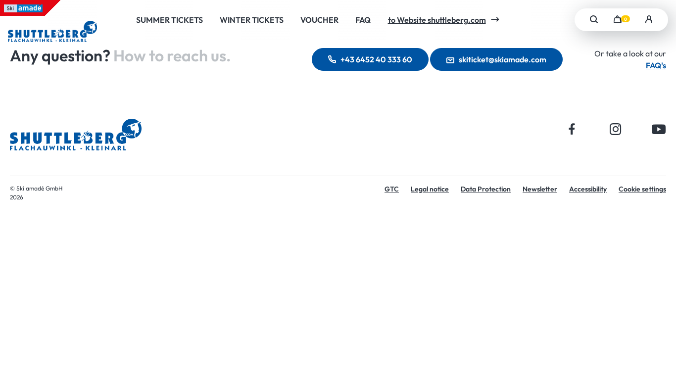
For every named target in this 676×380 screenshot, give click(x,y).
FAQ (363, 20)
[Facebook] (572, 129)
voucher (319, 20)
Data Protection (486, 189)
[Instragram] (615, 129)
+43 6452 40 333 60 (376, 59)
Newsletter (540, 189)
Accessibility (588, 189)
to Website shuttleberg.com (437, 20)
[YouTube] (659, 129)
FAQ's (656, 65)
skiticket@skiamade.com (502, 59)
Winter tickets (252, 20)
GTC (392, 189)
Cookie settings (642, 189)
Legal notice (430, 189)
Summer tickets (169, 20)
